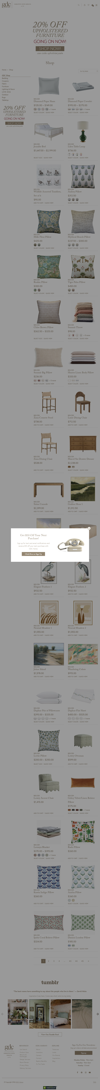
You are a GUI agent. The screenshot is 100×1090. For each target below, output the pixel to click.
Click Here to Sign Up (33, 554)
